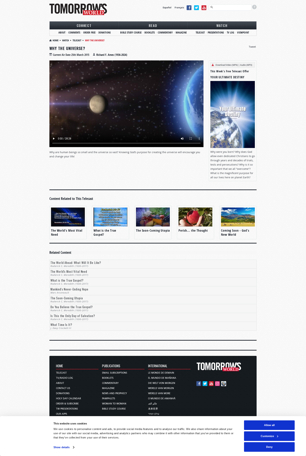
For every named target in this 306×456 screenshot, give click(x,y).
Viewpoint (243, 32)
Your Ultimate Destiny (227, 77)
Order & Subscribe (67, 403)
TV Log (230, 32)
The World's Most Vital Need (66, 232)
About (61, 32)
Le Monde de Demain (161, 372)
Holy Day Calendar (68, 398)
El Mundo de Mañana (162, 377)
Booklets (149, 32)
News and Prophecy (114, 393)
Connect (84, 25)
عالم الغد (152, 403)
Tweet (252, 46)
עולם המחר (153, 413)
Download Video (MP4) (227, 64)
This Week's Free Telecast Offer (229, 71)
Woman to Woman (114, 403)
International (157, 366)
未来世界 (153, 408)
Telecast (200, 32)
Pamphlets (108, 398)
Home (55, 40)
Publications (111, 366)
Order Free (89, 32)
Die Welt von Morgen (161, 383)
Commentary (165, 32)
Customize (267, 436)
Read (153, 25)
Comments (74, 32)
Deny (269, 446)
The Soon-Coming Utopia (153, 230)
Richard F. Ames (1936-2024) (111, 55)
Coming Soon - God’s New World (235, 232)
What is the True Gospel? (105, 232)
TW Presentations (67, 408)
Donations (104, 32)
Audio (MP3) (246, 64)
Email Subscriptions (114, 372)
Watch (222, 25)
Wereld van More (159, 393)
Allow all (269, 425)
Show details (61, 447)
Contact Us (63, 388)
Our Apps (61, 413)
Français (179, 7)
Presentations (216, 32)
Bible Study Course (130, 32)
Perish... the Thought (193, 230)
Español (167, 7)
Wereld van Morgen (161, 388)
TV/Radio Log (64, 377)
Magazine (181, 32)
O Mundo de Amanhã (161, 398)
